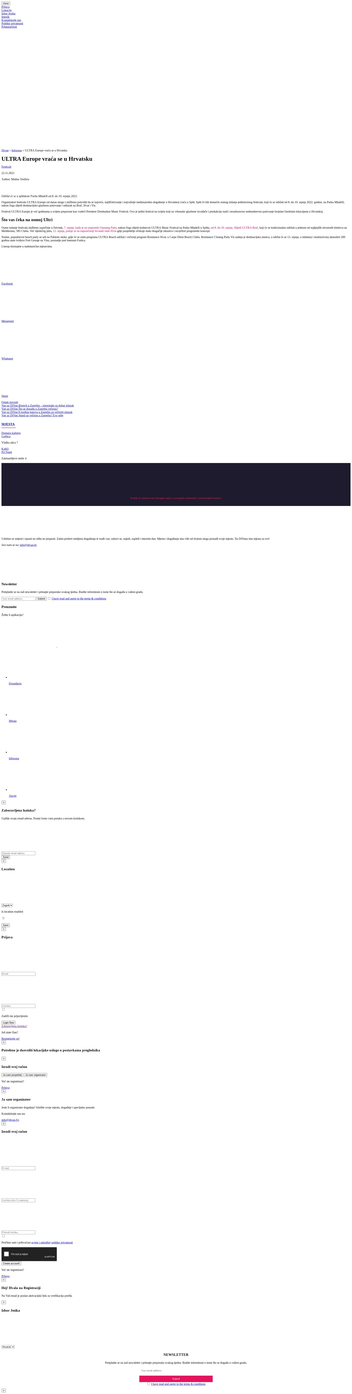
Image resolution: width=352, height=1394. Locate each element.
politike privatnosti (62, 1242)
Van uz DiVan (10, 405)
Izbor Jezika (8, 13)
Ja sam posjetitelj (12, 1075)
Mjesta (8, 424)
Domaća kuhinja (11, 433)
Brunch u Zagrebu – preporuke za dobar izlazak (46, 405)
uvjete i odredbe (40, 1242)
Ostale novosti (9, 402)
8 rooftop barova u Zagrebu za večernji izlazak (45, 412)
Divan (5, 150)
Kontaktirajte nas (11, 20)
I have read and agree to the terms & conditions (79, 598)
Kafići (5, 448)
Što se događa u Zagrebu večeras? (38, 408)
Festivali (6, 166)
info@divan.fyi (10, 1119)
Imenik (5, 16)
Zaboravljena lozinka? (14, 1026)
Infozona (17, 150)
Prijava (5, 6)
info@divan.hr (28, 545)
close (6, 3)
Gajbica (5, 436)
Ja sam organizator (35, 1075)
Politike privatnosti (12, 23)
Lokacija (6, 10)
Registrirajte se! (10, 1038)
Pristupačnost (9, 26)
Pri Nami (6, 452)
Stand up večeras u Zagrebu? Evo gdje (41, 415)
